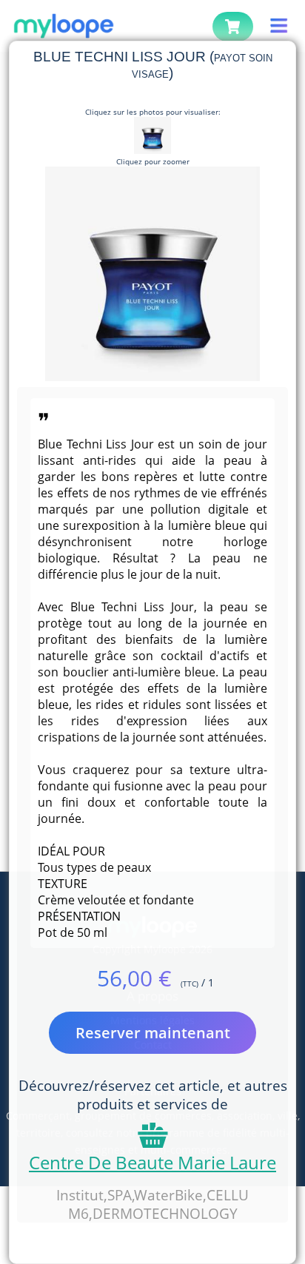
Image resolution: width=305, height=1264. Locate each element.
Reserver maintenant (153, 1033)
